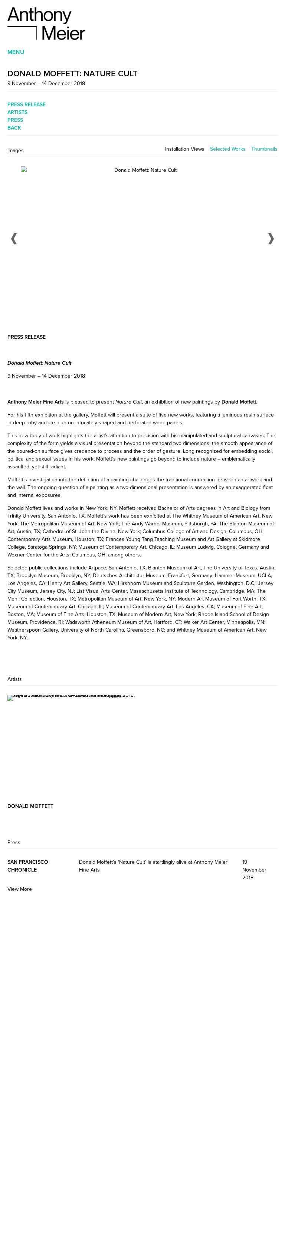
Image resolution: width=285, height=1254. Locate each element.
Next (271, 238)
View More (19, 889)
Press (15, 120)
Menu (15, 52)
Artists (17, 112)
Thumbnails (264, 149)
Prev (14, 238)
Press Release (26, 104)
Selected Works (228, 149)
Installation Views (184, 149)
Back (14, 127)
